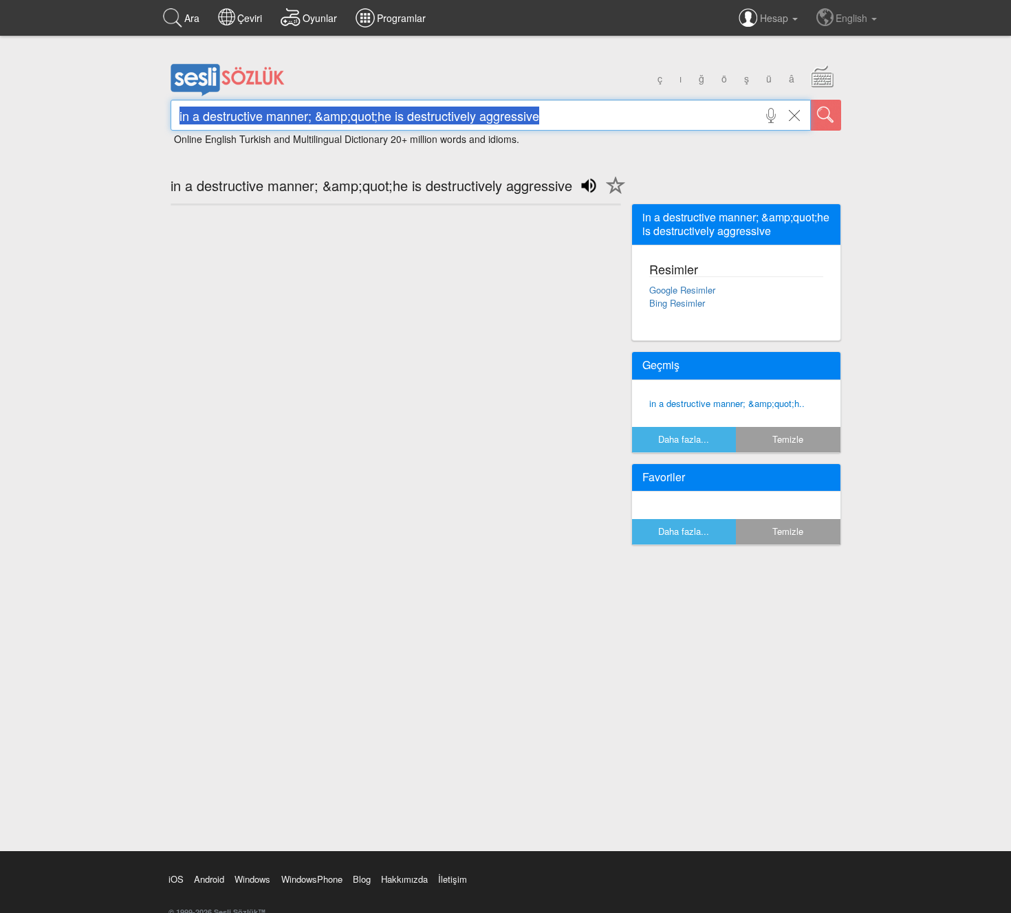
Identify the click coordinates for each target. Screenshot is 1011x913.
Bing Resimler (677, 302)
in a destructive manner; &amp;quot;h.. (727, 403)
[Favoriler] (612, 193)
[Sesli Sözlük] (228, 93)
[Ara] (826, 115)
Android (209, 879)
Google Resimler (682, 289)
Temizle (787, 439)
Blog (362, 879)
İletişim (452, 879)
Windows (252, 879)
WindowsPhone (312, 879)
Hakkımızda (404, 879)
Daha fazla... (683, 439)
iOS (176, 879)
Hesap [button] (775, 18)
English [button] (853, 18)
